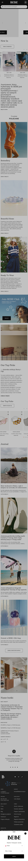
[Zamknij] (25, 833)
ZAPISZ (14, 856)
